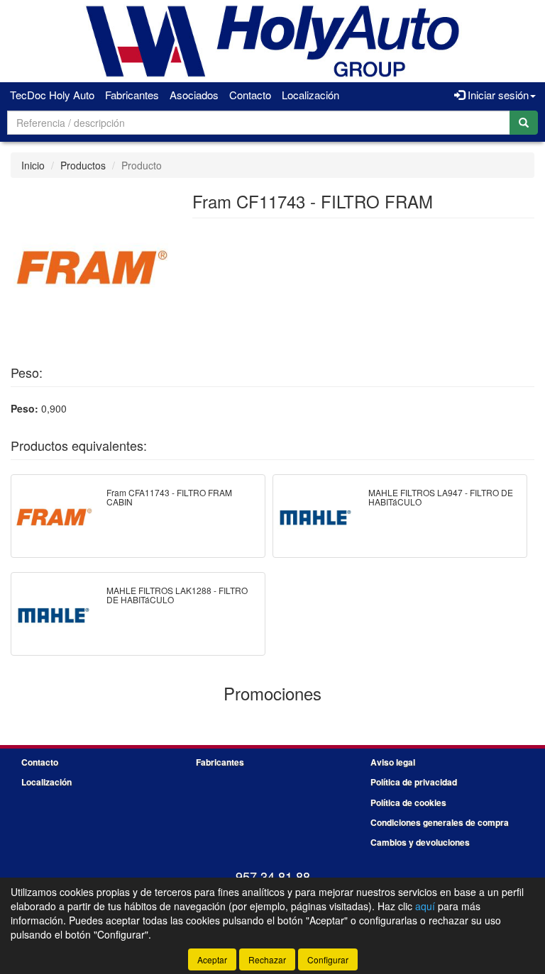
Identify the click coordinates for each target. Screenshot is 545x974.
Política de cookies (408, 802)
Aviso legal (392, 762)
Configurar (327, 959)
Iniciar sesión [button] (497, 94)
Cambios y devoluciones (420, 842)
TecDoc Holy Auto (52, 94)
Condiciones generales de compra (439, 822)
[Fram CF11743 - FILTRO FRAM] (91, 266)
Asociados (194, 94)
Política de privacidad (413, 782)
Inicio (33, 165)
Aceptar (212, 959)
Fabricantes (132, 94)
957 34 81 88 (273, 876)
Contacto (250, 94)
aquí (425, 906)
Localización (310, 94)
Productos (83, 165)
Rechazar (267, 959)
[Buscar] (524, 123)
